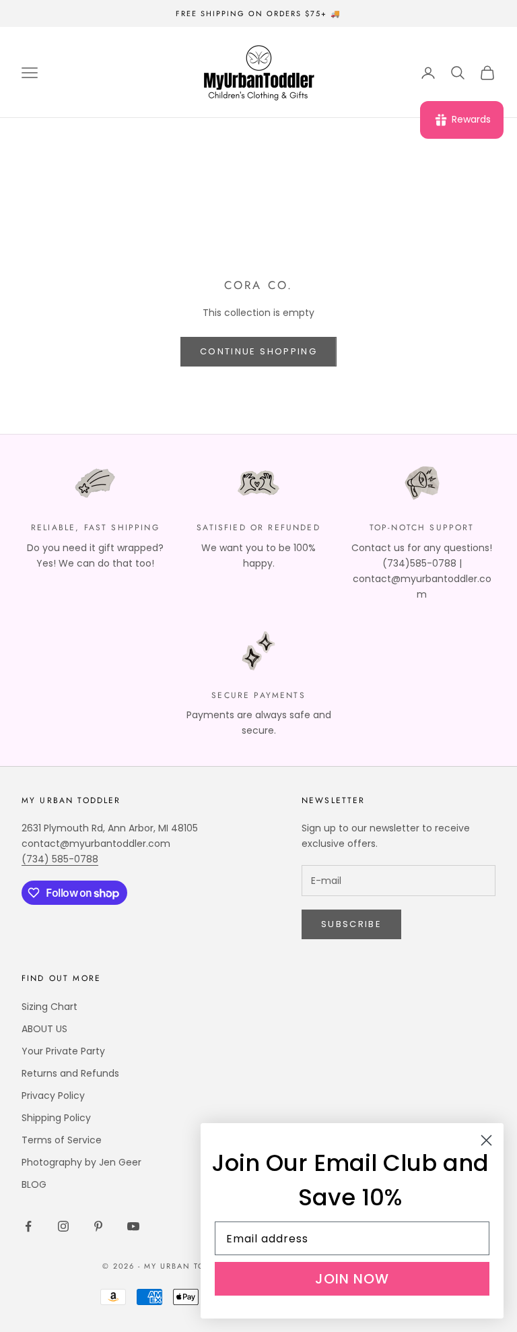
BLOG (34, 1184)
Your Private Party (63, 1051)
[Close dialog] (486, 1140)
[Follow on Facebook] (28, 1226)
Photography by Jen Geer (81, 1162)
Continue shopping (258, 351)
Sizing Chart (49, 1006)
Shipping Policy (56, 1117)
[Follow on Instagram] (63, 1226)
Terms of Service (62, 1140)
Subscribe (351, 924)
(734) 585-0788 (60, 859)
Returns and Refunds (70, 1073)
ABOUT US (44, 1029)
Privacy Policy (53, 1095)
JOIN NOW (352, 1278)
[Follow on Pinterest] (98, 1226)
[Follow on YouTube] (133, 1226)
